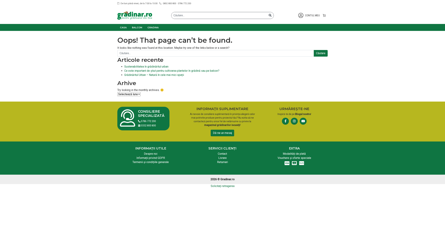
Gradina (153, 27)
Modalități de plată (294, 153)
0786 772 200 (184, 3)
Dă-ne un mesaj (222, 133)
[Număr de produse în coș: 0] (324, 15)
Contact (222, 153)
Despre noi (150, 153)
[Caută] (270, 15)
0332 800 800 (148, 125)
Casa (123, 27)
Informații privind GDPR (150, 158)
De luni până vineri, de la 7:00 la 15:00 (138, 3)
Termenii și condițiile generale (150, 162)
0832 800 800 (169, 3)
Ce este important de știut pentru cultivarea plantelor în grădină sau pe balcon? (171, 70)
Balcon (137, 27)
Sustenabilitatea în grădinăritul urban (146, 66)
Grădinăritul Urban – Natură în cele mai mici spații (154, 75)
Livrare (222, 158)
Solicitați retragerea (222, 186)
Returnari (222, 162)
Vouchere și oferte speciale (294, 158)
